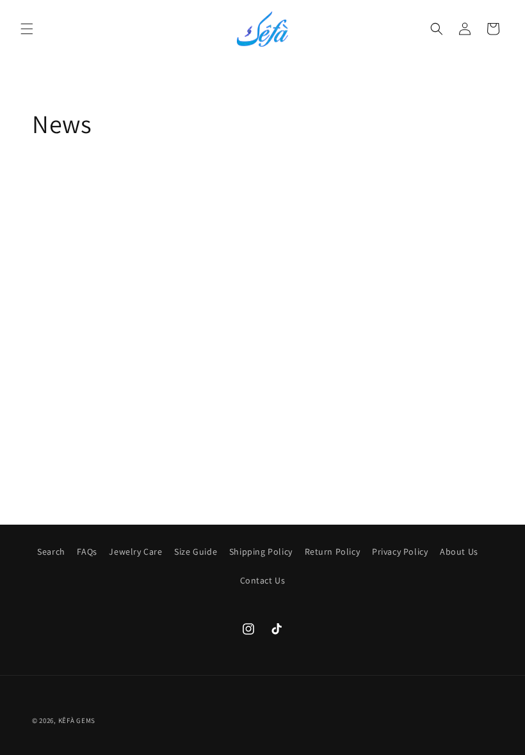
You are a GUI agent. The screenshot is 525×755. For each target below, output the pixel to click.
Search (51, 551)
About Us (459, 551)
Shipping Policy (261, 551)
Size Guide (195, 551)
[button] (27, 29)
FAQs (87, 551)
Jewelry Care (135, 551)
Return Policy (332, 551)
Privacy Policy (400, 551)
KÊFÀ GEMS (76, 720)
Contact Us (263, 580)
